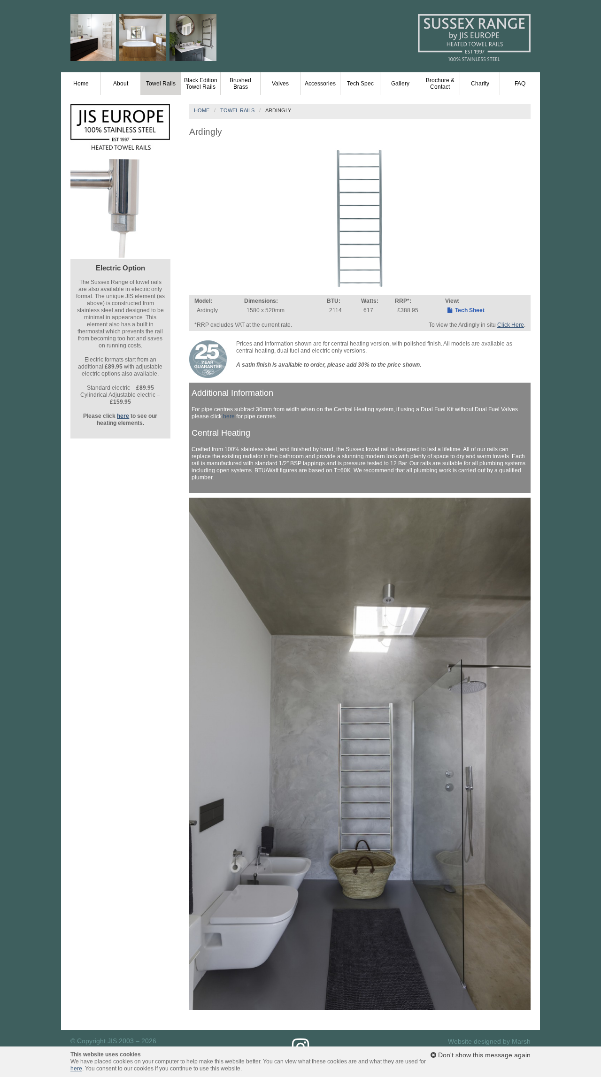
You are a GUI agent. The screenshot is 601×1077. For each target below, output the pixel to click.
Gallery (400, 83)
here (229, 416)
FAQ (520, 83)
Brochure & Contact (440, 83)
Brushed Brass (240, 83)
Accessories (320, 83)
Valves (280, 83)
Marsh (521, 1041)
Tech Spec (360, 83)
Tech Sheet (469, 310)
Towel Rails (161, 83)
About (120, 83)
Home (81, 83)
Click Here (510, 325)
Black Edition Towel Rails (200, 83)
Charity (480, 83)
